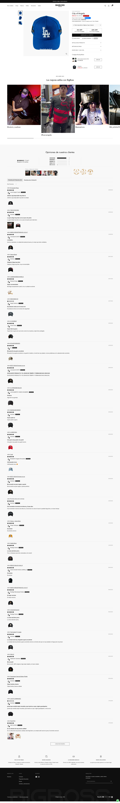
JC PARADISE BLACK (16, 387)
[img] (23, 160)
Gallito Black (13, 543)
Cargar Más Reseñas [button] (60, 743)
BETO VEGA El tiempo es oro (17, 365)
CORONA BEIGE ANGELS (17, 276)
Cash (11, 454)
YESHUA (79, 66)
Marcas (22, 5)
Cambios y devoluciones (24, 783)
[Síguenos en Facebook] (36, 777)
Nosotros (9, 776)
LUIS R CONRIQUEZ (15, 698)
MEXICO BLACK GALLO (16, 565)
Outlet (39, 5)
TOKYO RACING (14, 210)
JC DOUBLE (13, 321)
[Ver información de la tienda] (100, 25)
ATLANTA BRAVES (15, 343)
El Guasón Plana (14, 188)
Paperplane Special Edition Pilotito (19, 676)
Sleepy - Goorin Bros (15, 521)
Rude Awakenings (76, 11)
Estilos (27, 5)
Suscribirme (111, 781)
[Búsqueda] (105, 6)
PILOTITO (12, 721)
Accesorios (33, 5)
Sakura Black (13, 254)
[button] (52, 158)
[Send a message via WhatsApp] (117, 800)
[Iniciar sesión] (108, 6)
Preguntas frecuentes (23, 779)
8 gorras (97, 31)
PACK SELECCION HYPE (83, 59)
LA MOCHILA (13, 432)
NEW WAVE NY (14, 299)
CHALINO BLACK (14, 610)
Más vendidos (10, 5)
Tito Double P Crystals (15, 632)
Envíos (20, 781)
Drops (17, 5)
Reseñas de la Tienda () (30, 180)
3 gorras (82, 31)
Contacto (21, 776)
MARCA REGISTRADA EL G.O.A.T (19, 232)
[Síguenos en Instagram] (39, 777)
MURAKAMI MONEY (15, 410)
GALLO (12, 654)
